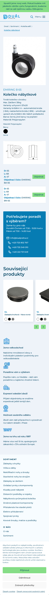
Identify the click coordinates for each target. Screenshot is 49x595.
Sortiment (14, 26)
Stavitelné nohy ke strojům (16, 476)
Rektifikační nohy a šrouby (16, 472)
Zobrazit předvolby (24, 585)
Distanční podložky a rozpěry (17, 494)
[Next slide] (43, 327)
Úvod (6, 26)
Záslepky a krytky (11, 463)
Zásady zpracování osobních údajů (31, 591)
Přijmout (24, 570)
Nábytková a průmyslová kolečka (19, 498)
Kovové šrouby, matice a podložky (20, 520)
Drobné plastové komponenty (18, 503)
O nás (6, 531)
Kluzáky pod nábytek (13, 490)
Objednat (38, 176)
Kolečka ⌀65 (26, 26)
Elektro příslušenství (13, 511)
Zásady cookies (9, 591)
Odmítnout (24, 577)
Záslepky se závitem (13, 481)
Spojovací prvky (11, 516)
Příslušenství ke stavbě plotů (17, 507)
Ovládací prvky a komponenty (18, 485)
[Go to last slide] (36, 327)
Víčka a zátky (9, 468)
